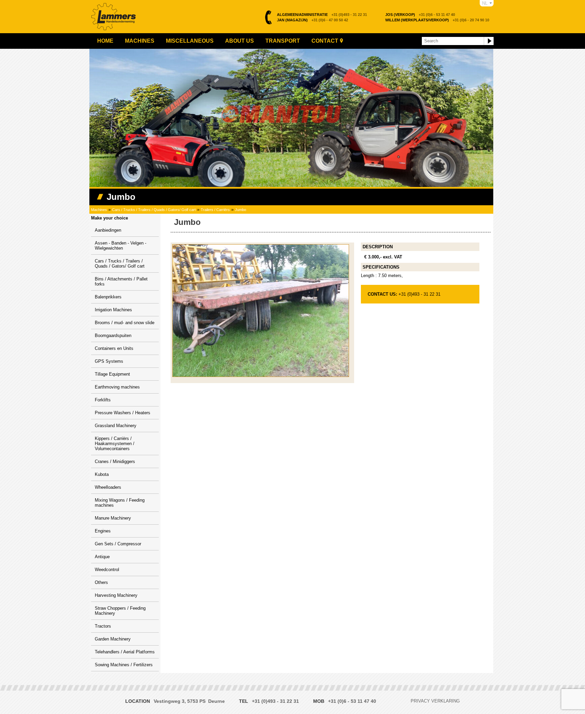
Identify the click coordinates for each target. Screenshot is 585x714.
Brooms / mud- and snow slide (124, 322)
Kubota (102, 474)
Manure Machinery (113, 518)
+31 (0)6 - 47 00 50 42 (312, 20)
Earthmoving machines (117, 387)
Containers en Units (114, 348)
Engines (103, 530)
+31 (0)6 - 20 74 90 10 (437, 20)
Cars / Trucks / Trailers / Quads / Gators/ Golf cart (154, 210)
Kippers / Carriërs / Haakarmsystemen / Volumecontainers (114, 443)
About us (239, 41)
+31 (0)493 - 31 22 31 (322, 15)
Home (105, 41)
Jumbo (240, 210)
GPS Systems (109, 361)
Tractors (103, 626)
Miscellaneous (190, 41)
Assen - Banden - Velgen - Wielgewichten (120, 245)
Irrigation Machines (113, 309)
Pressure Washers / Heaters (122, 412)
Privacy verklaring (435, 701)
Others (101, 582)
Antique (102, 556)
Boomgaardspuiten (113, 335)
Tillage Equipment (112, 374)
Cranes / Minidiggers (115, 461)
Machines (139, 41)
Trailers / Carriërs (215, 210)
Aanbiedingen (108, 230)
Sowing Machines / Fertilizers (124, 664)
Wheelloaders (108, 487)
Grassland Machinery (115, 425)
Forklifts (103, 399)
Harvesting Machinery (116, 595)
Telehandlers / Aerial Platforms (125, 651)
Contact (324, 41)
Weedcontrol (107, 569)
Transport (282, 41)
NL (485, 3)
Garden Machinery (113, 639)
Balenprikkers (108, 296)
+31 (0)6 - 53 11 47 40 (420, 15)
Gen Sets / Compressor (118, 543)
